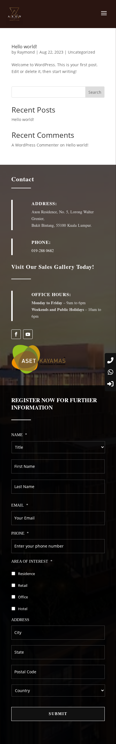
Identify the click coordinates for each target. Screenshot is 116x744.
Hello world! (24, 47)
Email (19, 505)
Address (20, 620)
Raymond (26, 52)
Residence (26, 573)
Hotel (22, 608)
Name (19, 435)
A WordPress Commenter (35, 145)
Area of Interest (31, 561)
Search (94, 92)
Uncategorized (81, 52)
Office (23, 596)
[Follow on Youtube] (28, 334)
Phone (20, 533)
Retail (22, 585)
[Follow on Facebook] (16, 334)
